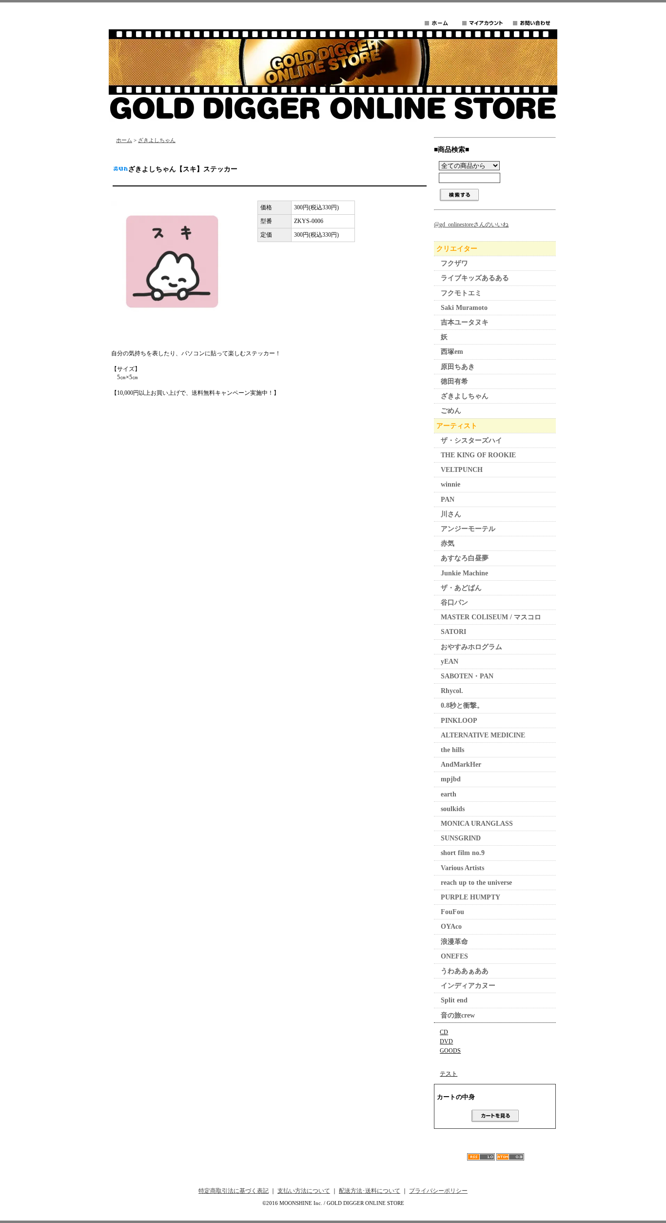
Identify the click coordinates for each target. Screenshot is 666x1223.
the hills (452, 750)
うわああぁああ (465, 971)
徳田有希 (454, 381)
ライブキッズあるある (475, 278)
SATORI (453, 631)
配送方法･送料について (369, 1190)
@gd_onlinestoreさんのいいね (471, 224)
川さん (451, 514)
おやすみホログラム (471, 647)
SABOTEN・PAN (467, 676)
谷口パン (454, 602)
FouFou (452, 912)
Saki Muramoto (464, 307)
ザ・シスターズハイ (471, 440)
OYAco (451, 926)
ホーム (124, 140)
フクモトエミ (461, 293)
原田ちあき (458, 366)
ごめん (451, 410)
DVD (446, 1041)
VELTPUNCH (462, 469)
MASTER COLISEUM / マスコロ (491, 617)
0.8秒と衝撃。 (462, 705)
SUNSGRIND (461, 838)
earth (448, 794)
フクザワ (454, 263)
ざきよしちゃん (157, 140)
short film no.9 (463, 852)
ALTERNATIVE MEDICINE (483, 735)
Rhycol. (452, 690)
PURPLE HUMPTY (470, 897)
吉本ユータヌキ (465, 322)
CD (444, 1032)
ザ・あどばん (461, 587)
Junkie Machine (464, 573)
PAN (447, 499)
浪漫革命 (454, 941)
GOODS (450, 1050)
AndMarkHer (461, 764)
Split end (454, 1000)
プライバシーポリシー (438, 1190)
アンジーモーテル (468, 528)
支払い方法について (303, 1190)
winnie (450, 484)
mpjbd (451, 779)
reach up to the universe (476, 882)
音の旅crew (458, 1015)
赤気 (447, 543)
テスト (448, 1073)
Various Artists (462, 868)
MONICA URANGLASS (477, 823)
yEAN (449, 661)
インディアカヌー (468, 985)
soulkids (453, 809)
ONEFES (454, 956)
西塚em (452, 351)
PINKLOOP (459, 720)
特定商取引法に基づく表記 (233, 1190)
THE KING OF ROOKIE (478, 455)
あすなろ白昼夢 (465, 558)
